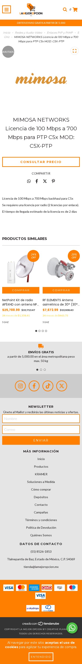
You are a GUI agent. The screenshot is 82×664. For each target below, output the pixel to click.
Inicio (6, 32)
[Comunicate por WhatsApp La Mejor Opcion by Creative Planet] (72, 627)
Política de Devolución (41, 527)
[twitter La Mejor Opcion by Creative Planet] (61, 385)
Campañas (41, 512)
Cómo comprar (41, 489)
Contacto (41, 504)
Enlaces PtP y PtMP (60, 32)
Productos (41, 466)
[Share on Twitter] (45, 181)
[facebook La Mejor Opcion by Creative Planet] (34, 385)
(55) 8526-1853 (41, 551)
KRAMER (41, 474)
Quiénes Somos (41, 535)
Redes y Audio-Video (28, 32)
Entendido (41, 656)
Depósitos (41, 497)
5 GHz (5, 322)
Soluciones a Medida (41, 482)
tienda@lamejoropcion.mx (41, 567)
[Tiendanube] (41, 624)
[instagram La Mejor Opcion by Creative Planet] (20, 385)
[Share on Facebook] (36, 181)
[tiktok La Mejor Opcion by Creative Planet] (47, 385)
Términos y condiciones (41, 520)
